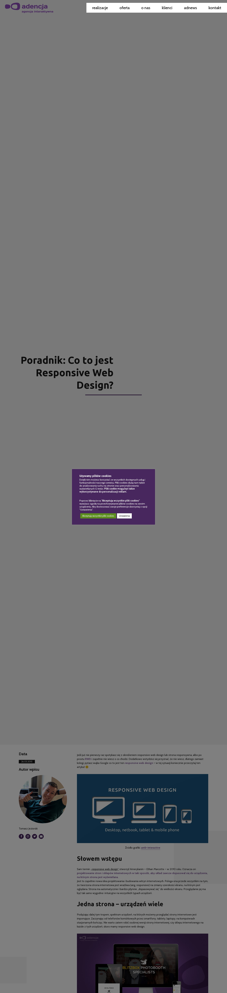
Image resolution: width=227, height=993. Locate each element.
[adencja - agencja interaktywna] (29, 8)
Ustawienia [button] (124, 515)
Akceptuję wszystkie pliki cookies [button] (98, 515)
